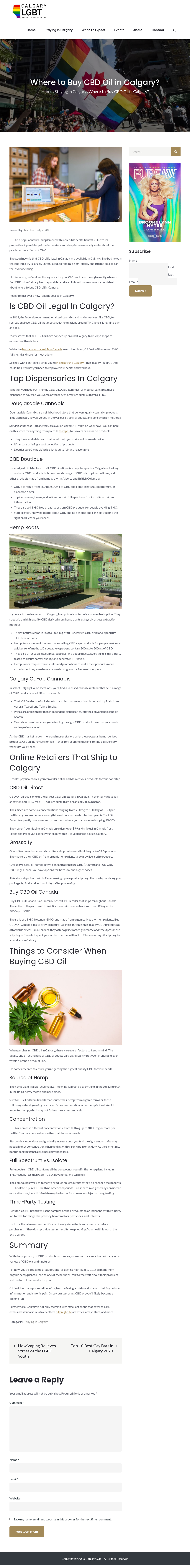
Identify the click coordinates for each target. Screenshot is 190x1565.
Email (13, 1479)
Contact (157, 30)
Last (170, 274)
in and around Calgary (69, 362)
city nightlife (64, 1312)
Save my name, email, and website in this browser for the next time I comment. (63, 1519)
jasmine (29, 230)
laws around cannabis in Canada (42, 349)
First (171, 267)
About (137, 30)
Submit (140, 291)
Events (119, 30)
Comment (16, 1402)
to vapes (64, 431)
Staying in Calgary (59, 30)
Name (14, 1459)
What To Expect (93, 30)
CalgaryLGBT (94, 1558)
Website (14, 1498)
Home (31, 30)
